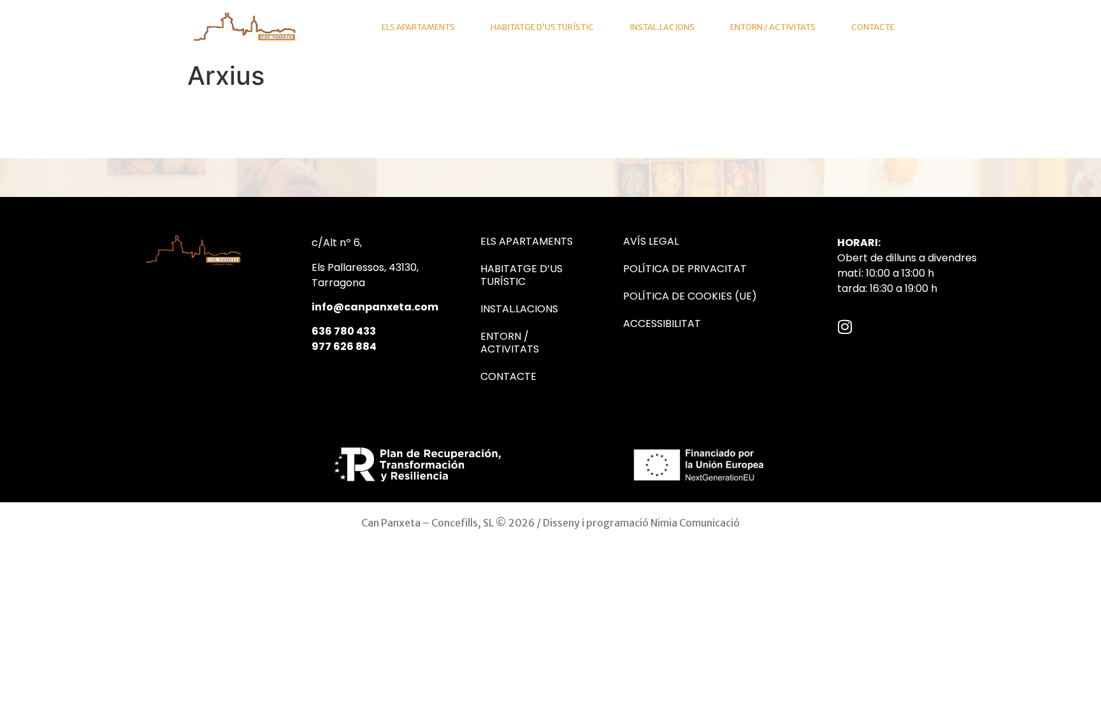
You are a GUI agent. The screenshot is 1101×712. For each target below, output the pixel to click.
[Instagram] (845, 327)
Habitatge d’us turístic (542, 27)
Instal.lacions (662, 27)
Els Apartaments (418, 27)
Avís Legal (651, 241)
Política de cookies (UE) (690, 296)
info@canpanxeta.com (375, 307)
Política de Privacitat (685, 269)
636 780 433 (344, 331)
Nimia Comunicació (695, 522)
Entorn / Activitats (773, 27)
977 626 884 (344, 346)
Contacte (873, 27)
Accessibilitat (662, 323)
